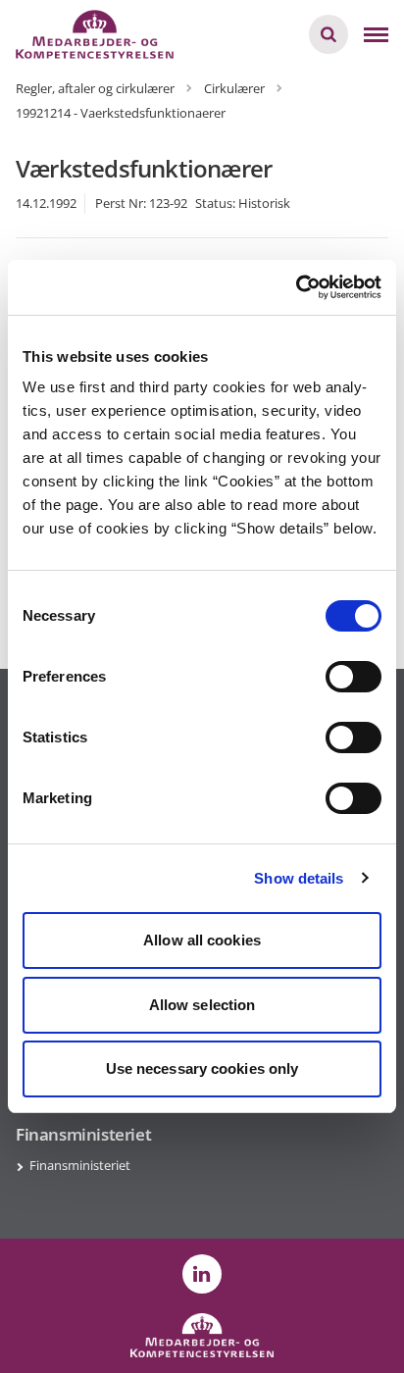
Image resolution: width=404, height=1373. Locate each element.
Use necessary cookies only (202, 1068)
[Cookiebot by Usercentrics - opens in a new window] (295, 287)
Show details (298, 878)
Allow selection (202, 1004)
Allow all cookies (202, 940)
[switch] (353, 676)
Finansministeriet (79, 1165)
